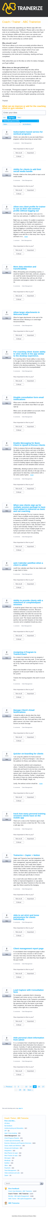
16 (39, 1087)
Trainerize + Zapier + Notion (26, 855)
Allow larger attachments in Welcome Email (26, 313)
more (26, 236)
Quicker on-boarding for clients (28, 754)
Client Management (26, 143)
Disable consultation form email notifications (28, 398)
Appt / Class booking (10, 1133)
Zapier (6, 1175)
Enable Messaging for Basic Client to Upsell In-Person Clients (29, 444)
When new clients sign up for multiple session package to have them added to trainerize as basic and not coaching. (29, 508)
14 (30, 1087)
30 (24, 1090)
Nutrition (7, 1163)
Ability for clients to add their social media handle (27, 170)
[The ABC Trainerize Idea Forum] (22, 8)
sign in (21, 1108)
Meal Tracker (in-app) (11, 1155)
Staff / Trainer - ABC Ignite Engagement (20, 1198)
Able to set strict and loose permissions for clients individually (26, 917)
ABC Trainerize (13, 1203)
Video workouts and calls (12, 1173)
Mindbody (7, 1160)
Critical (20, 156)
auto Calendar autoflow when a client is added (28, 564)
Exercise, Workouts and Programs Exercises (17, 1143)
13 (26, 1087)
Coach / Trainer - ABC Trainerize (18, 1193)
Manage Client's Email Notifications (23, 711)
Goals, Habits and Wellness (12, 1145)
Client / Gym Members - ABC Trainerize (20, 1191)
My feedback (27, 124)
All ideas (7, 1123)
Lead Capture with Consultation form (28, 991)
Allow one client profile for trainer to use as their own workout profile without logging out (29, 209)
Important (31, 153)
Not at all (20, 153)
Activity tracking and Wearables (13, 1128)
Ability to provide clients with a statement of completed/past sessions (28, 602)
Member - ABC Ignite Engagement (18, 1196)
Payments (7, 1168)
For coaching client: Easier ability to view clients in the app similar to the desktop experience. (29, 354)
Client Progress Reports (11, 1138)
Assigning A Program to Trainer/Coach (24, 653)
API (5, 1131)
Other (6, 1165)
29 (20, 1090)
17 (43, 1087)
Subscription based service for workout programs (28, 133)
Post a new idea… (10, 1121)
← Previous (8, 1087)
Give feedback (13, 1188)
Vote (6, 137)
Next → (30, 1090)
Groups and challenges (11, 1148)
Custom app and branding (12, 1140)
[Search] (42, 1183)
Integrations (8, 1150)
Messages (7, 1158)
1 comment (16, 143)
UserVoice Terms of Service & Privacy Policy (24, 1215)
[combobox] (23, 1183)
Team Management (10, 1170)
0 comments (16, 180)
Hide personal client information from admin (28, 1039)
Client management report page (28, 948)
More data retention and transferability (24, 268)
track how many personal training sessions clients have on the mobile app (29, 816)
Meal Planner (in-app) (11, 1153)
